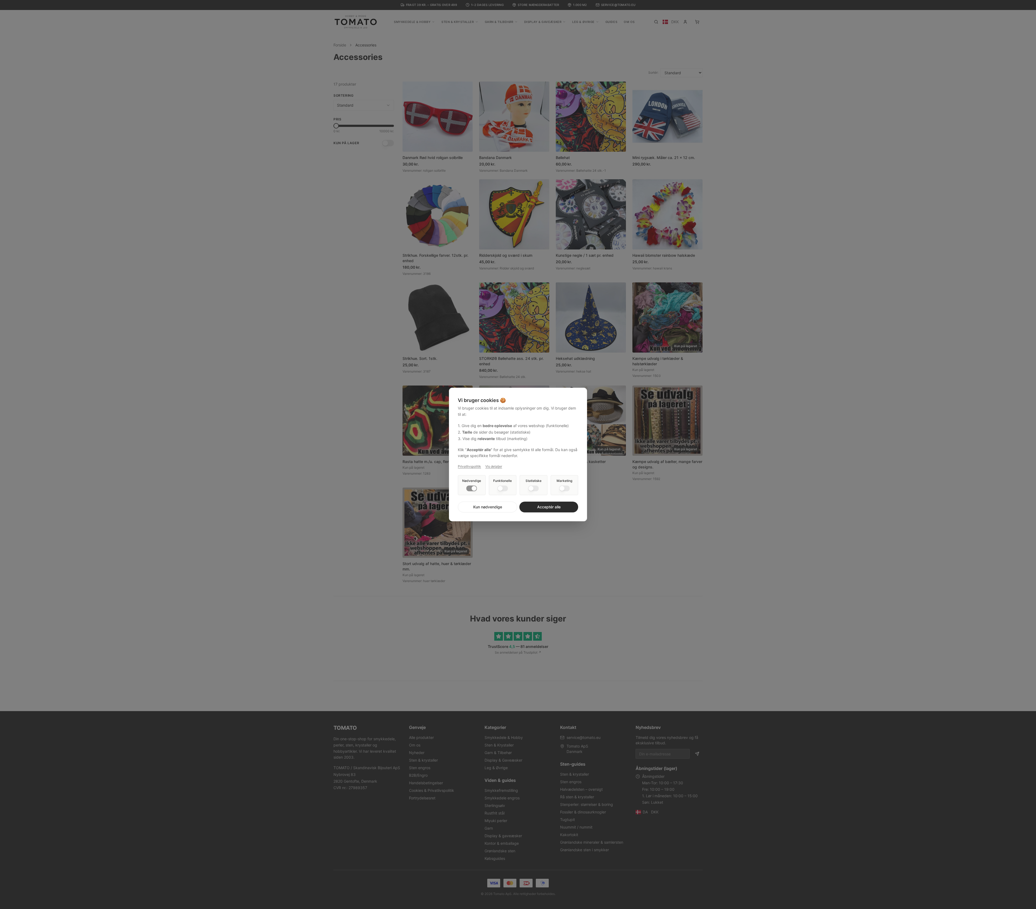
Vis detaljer (493, 466)
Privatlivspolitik (469, 466)
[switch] (471, 488)
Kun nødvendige (487, 507)
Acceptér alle (549, 507)
